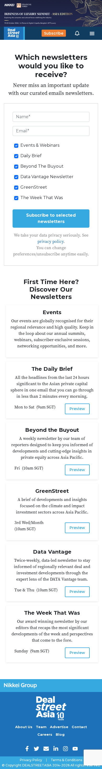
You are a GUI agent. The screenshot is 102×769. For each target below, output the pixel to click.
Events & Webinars (39, 145)
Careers (44, 735)
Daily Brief (31, 155)
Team (41, 727)
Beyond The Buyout (42, 166)
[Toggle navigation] (92, 33)
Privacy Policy (31, 760)
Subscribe (53, 33)
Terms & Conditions (66, 760)
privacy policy (50, 241)
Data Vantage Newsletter (46, 176)
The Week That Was (41, 197)
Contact (79, 727)
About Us (23, 727)
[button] (77, 33)
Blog (60, 735)
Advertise (59, 727)
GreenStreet (33, 187)
